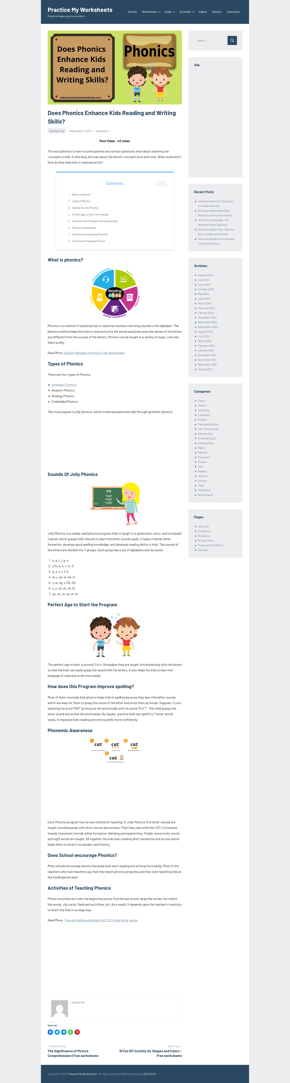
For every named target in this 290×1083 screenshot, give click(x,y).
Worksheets (149, 11)
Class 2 (202, 405)
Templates (204, 490)
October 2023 (206, 289)
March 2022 (205, 340)
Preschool (204, 457)
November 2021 (207, 359)
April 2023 (204, 298)
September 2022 (208, 326)
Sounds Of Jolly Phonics (85, 207)
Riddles (202, 471)
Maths (201, 447)
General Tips (56, 131)
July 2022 (203, 336)
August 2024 (205, 275)
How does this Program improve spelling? (94, 221)
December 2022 (207, 317)
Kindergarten (206, 443)
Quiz (200, 466)
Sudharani (101, 131)
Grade (168, 11)
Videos (203, 11)
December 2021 (207, 355)
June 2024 (204, 284)
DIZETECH (150, 1073)
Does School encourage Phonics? (90, 234)
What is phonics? (81, 194)
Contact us (204, 531)
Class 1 (202, 400)
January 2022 (206, 350)
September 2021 (207, 364)
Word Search (205, 494)
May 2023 (203, 293)
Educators (233, 11)
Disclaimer (204, 535)
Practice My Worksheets (80, 9)
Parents (217, 11)
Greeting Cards (207, 438)
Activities (185, 11)
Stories (132, 11)
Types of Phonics (81, 201)
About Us (203, 526)
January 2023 (206, 312)
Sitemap (203, 549)
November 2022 (207, 322)
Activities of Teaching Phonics (88, 241)
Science (202, 476)
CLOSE (162, 184)
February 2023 (206, 308)
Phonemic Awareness (84, 227)
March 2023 (204, 303)
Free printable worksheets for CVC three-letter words (101, 920)
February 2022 (206, 345)
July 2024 (203, 279)
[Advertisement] (115, 442)
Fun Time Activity (208, 428)
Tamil (201, 485)
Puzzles (202, 461)
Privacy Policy (206, 540)
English (202, 419)
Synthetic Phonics (64, 385)
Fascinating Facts (208, 424)
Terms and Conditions (211, 545)
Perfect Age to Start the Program (90, 214)
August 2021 (205, 369)
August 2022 (205, 331)
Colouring (204, 410)
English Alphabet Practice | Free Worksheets (94, 353)
